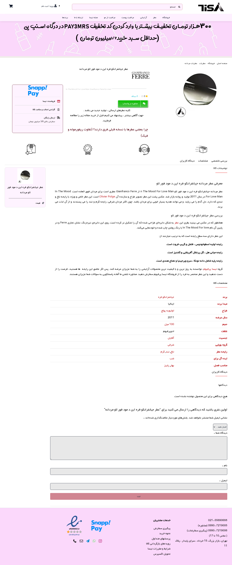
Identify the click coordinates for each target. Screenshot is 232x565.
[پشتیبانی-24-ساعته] (144, 145)
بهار (172, 365)
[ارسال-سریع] (201, 145)
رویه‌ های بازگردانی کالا (158, 544)
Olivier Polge (107, 197)
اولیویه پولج (167, 310)
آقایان (171, 338)
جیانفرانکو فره (166, 297)
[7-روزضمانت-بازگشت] (31, 145)
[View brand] (140, 67)
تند (168, 352)
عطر (176, 223)
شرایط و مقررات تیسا (159, 549)
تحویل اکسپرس (161, 554)
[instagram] (100, 541)
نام (224, 465)
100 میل (169, 324)
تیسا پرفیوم (210, 269)
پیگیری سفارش (162, 528)
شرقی (171, 345)
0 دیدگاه (134, 96)
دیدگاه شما (220, 433)
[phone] (75, 541)
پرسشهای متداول (161, 538)
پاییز (166, 365)
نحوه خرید (164, 533)
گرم (163, 352)
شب (172, 358)
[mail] (81, 541)
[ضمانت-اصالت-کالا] (88, 145)
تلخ (172, 352)
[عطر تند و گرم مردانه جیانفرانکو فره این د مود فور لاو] (199, 93)
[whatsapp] (94, 541)
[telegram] (87, 541)
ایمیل (223, 480)
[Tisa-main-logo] (211, 4)
